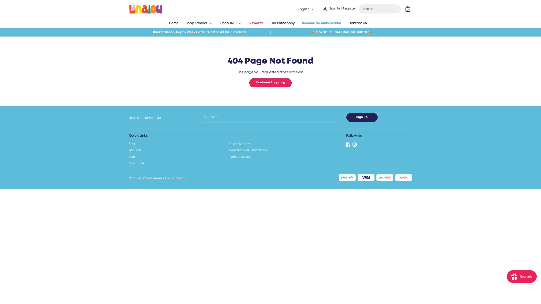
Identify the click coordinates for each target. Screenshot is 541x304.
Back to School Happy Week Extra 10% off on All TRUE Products (199, 32)
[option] (199, 32)
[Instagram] (354, 144)
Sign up (362, 117)
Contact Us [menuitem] (357, 23)
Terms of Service (240, 157)
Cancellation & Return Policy (248, 150)
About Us (135, 150)
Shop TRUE (229, 23)
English (304, 9)
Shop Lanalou (197, 23)
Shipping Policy (239, 143)
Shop (132, 143)
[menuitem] (256, 24)
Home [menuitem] (174, 23)
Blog (132, 157)
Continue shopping (270, 82)
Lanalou (156, 178)
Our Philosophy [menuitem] (282, 23)
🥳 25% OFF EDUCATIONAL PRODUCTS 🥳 (341, 32)
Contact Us (136, 163)
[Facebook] (348, 144)
